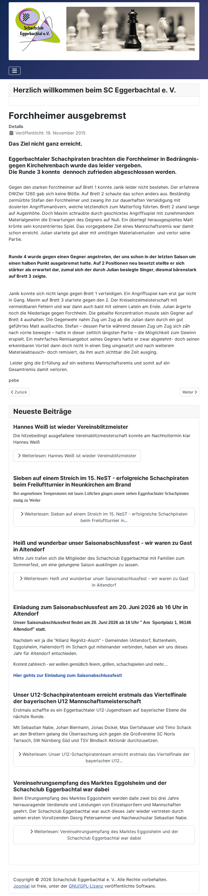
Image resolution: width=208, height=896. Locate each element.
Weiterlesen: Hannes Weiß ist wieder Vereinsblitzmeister (78, 455)
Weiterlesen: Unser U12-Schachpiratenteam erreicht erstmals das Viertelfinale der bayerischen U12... (105, 757)
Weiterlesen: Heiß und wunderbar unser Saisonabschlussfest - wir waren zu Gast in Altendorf (105, 582)
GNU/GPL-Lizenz (86, 886)
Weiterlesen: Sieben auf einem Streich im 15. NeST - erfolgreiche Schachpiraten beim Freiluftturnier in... (105, 517)
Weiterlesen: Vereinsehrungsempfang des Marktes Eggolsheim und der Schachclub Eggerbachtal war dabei (105, 835)
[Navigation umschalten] (15, 71)
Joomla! (21, 886)
